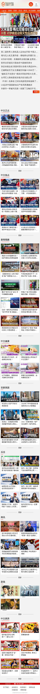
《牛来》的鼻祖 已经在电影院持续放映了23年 (20, 81)
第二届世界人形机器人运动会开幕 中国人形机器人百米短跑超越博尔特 (20, 52)
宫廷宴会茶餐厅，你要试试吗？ (10, 672)
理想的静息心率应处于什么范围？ (29, 358)
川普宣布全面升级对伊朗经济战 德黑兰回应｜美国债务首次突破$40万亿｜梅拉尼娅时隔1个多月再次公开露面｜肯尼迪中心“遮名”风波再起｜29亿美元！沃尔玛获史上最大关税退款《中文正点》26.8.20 (29, 128)
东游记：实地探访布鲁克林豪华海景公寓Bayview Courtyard (10, 423)
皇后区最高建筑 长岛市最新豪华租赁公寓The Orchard (10, 441)
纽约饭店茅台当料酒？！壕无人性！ (8, 636)
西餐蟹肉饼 (25, 635)
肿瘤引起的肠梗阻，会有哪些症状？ (29, 376)
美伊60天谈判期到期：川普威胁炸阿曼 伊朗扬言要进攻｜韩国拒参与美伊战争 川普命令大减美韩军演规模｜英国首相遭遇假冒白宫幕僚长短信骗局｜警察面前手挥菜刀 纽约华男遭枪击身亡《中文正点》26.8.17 (10, 164)
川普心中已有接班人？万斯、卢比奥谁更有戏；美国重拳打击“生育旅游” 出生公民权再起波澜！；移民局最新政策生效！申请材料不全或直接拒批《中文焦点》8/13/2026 (29, 192)
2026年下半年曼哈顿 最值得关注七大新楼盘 (29, 405)
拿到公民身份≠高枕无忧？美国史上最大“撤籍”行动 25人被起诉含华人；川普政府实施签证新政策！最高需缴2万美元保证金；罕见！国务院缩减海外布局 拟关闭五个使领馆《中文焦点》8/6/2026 (10, 210)
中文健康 (32, 11)
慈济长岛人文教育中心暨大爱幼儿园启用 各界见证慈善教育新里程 (29, 571)
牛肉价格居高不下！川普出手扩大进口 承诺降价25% (29, 275)
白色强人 (23, 596)
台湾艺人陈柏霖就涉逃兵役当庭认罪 (16, 77)
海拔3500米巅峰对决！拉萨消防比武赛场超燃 (10, 257)
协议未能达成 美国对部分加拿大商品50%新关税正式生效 (20, 66)
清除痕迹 (23, 690)
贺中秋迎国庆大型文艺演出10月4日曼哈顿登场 (10, 534)
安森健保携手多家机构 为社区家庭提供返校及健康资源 (10, 553)
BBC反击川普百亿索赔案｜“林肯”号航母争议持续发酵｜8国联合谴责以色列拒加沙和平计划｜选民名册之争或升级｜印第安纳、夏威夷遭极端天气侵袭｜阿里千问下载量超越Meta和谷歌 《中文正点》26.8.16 (29, 164)
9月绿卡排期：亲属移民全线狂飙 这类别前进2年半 (20, 59)
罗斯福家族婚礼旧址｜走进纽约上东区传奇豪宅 (29, 441)
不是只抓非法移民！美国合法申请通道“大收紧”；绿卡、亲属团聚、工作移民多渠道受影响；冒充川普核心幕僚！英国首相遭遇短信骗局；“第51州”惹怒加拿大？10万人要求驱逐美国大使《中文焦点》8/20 (10, 192)
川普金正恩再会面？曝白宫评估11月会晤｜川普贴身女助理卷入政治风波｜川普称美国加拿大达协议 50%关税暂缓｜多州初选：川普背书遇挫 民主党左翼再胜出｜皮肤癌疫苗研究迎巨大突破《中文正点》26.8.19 (10, 146)
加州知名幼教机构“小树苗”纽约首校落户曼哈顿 (6, 46)
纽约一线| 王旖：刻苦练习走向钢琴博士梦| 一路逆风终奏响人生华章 (29, 469)
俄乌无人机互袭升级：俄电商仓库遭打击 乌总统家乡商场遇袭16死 (20, 55)
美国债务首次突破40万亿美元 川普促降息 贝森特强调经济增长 (10, 329)
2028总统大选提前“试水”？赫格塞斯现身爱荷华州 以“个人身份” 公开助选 (33, 46)
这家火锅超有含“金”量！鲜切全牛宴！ (9, 654)
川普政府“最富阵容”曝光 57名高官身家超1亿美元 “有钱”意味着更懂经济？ (20, 46)
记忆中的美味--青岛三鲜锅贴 (29, 654)
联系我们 (23, 687)
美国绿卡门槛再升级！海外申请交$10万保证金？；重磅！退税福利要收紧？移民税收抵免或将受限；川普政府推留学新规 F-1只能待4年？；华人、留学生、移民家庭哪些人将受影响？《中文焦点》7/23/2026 (10, 229)
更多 (36, 92)
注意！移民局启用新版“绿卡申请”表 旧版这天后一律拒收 (10, 311)
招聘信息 (32, 687)
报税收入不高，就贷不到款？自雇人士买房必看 (10, 505)
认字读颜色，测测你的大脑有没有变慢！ (10, 376)
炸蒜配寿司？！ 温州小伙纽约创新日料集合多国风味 (29, 672)
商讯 (25, 11)
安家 (15, 11)
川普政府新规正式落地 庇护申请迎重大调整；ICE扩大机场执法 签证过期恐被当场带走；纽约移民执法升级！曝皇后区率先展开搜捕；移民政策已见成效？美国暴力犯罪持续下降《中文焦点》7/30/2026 (29, 210)
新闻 (10, 11)
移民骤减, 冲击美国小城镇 (29, 553)
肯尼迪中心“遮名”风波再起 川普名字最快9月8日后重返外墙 (29, 329)
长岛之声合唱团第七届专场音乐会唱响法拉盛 (10, 571)
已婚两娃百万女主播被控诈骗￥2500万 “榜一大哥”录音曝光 (20, 70)
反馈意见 (15, 687)
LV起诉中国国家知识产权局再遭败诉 (16, 85)
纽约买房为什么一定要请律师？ (29, 505)
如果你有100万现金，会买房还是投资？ (9, 487)
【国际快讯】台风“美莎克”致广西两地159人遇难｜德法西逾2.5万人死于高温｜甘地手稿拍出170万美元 (10, 275)
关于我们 (6, 687)
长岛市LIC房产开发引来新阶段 (9, 405)
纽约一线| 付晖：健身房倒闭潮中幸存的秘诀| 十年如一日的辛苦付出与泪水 (29, 487)
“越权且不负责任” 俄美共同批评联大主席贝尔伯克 (20, 74)
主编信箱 (15, 690)
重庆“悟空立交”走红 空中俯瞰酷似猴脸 (10, 293)
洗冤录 (3, 596)
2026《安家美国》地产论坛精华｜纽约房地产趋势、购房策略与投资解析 (29, 423)
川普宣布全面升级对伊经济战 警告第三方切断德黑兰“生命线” (29, 311)
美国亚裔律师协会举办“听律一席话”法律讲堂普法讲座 (29, 534)
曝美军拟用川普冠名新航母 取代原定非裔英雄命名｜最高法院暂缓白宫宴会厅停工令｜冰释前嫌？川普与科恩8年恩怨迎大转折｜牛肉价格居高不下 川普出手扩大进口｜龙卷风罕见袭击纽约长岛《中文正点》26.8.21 (10, 128)
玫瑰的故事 (4, 610)
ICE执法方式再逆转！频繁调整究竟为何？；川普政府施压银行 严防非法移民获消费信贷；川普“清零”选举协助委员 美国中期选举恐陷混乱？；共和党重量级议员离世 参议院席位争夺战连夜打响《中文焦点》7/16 (29, 229)
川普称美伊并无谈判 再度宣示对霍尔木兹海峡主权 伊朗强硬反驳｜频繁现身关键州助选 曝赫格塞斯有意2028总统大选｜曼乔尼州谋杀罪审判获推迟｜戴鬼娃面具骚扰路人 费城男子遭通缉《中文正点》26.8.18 (29, 146)
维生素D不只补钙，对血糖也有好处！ (9, 358)
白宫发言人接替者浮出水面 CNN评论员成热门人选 (29, 257)
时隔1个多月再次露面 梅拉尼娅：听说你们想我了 (29, 293)
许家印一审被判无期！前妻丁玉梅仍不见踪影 (20, 88)
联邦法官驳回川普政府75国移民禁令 (16, 63)
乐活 (20, 11)
